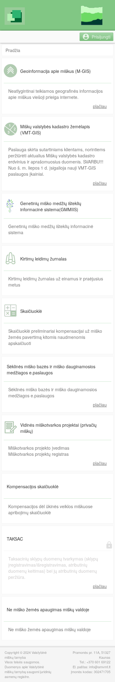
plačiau (100, 106)
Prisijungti (101, 37)
